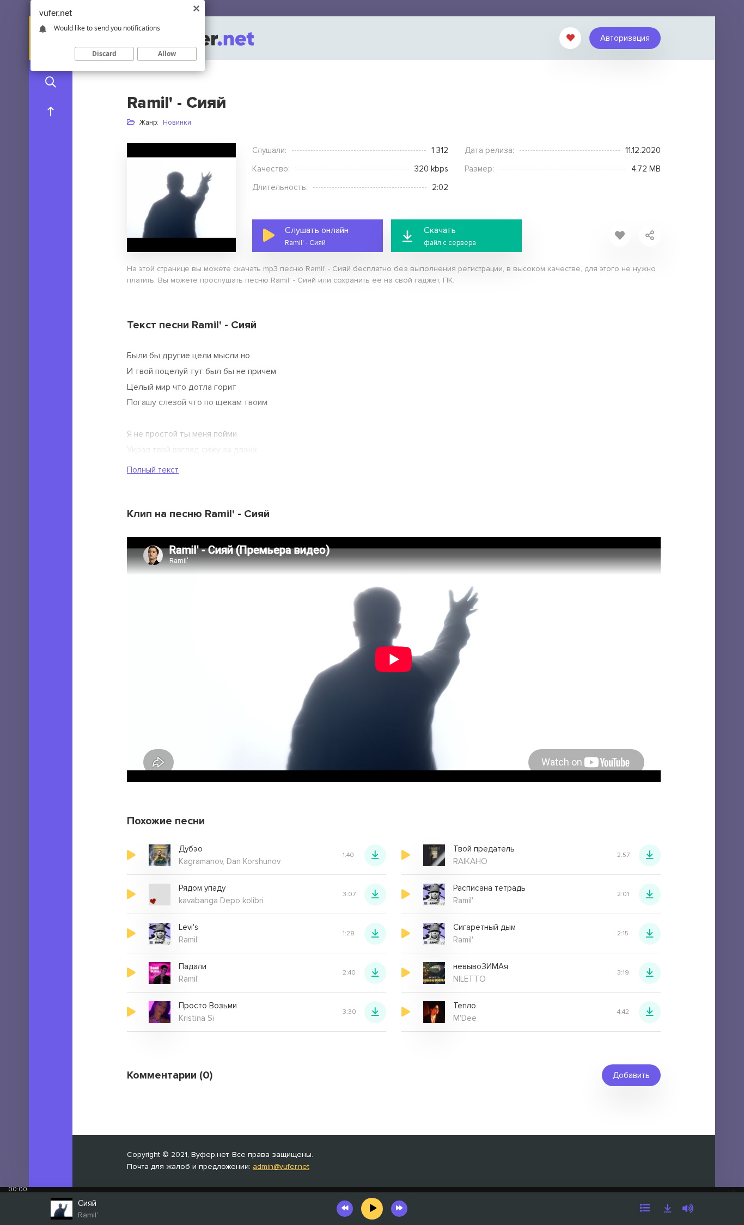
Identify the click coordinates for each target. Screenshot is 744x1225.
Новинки (177, 122)
